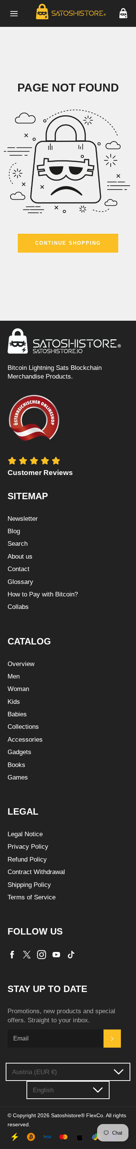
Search (18, 543)
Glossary (20, 581)
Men (14, 676)
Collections (23, 726)
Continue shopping (67, 243)
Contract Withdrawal (36, 872)
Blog (14, 531)
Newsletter (23, 518)
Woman (18, 689)
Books (16, 765)
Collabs (18, 606)
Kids (14, 701)
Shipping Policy (29, 884)
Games (18, 777)
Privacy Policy (28, 846)
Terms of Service (32, 897)
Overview (21, 664)
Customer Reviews (40, 473)
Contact (18, 569)
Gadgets (19, 752)
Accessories (25, 739)
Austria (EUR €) (34, 1072)
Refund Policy (27, 859)
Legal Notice (25, 834)
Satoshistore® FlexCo (77, 1115)
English (43, 1090)
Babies (17, 714)
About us (20, 556)
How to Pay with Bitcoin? (43, 594)
